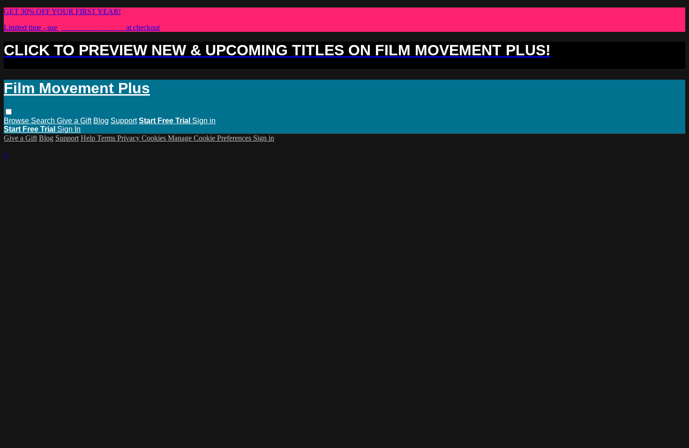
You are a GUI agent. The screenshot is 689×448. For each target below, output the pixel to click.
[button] (9, 112)
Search (44, 121)
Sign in (204, 121)
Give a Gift (74, 121)
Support (124, 121)
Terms (107, 138)
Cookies (155, 138)
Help (89, 138)
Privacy (129, 138)
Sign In (69, 129)
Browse (17, 121)
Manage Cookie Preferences (210, 138)
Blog (101, 121)
